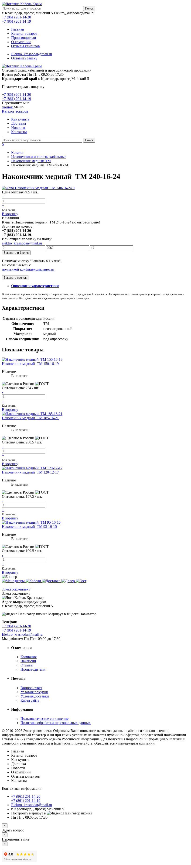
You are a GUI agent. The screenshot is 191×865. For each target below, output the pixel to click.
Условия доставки (34, 696)
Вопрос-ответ (31, 688)
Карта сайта (29, 700)
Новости (18, 128)
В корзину (10, 214)
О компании (21, 42)
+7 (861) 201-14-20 (16, 17)
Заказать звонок (15, 277)
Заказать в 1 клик (16, 252)
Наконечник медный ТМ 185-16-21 (30, 418)
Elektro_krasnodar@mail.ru (31, 54)
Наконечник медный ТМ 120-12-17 (30, 472)
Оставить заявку (24, 58)
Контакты (19, 132)
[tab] (35, 286)
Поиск (89, 8)
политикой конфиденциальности (28, 269)
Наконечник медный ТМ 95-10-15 (29, 527)
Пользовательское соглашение (44, 719)
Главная (17, 29)
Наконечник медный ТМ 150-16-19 (30, 364)
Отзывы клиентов (25, 46)
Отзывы (26, 665)
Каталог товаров (24, 33)
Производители (23, 38)
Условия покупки (34, 692)
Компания (28, 657)
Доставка (18, 123)
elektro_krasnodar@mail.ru (22, 243)
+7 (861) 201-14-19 (16, 21)
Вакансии (28, 661)
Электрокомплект (16, 589)
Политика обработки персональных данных (55, 723)
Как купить (20, 119)
